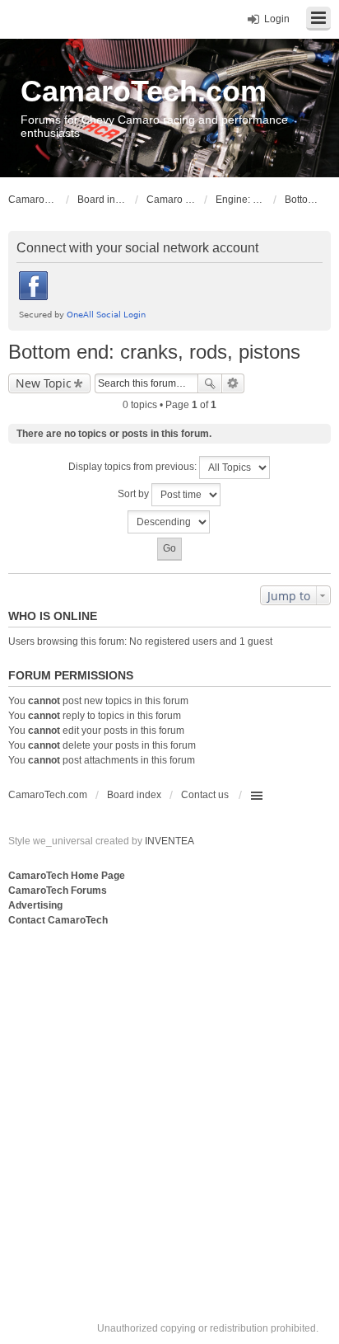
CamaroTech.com (144, 91)
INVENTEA (169, 841)
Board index (134, 795)
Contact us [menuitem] (205, 795)
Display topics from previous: (133, 466)
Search (209, 383)
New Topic (44, 383)
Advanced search (233, 383)
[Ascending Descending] (169, 521)
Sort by (134, 494)
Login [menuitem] (277, 19)
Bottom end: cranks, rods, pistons (154, 352)
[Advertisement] (169, 1107)
